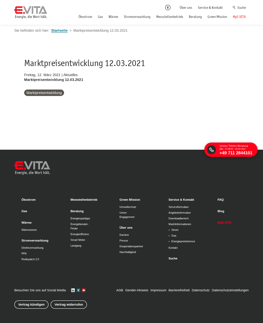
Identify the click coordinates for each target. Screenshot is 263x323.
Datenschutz (201, 290)
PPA (24, 253)
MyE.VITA (239, 17)
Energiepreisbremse (183, 241)
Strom (175, 229)
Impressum (158, 290)
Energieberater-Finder (79, 226)
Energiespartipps (80, 218)
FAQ (221, 199)
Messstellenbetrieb (169, 17)
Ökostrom (85, 17)
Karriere (124, 234)
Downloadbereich (179, 218)
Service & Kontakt (210, 7)
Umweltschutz (128, 207)
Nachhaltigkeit (128, 252)
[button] (73, 290)
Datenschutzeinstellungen (230, 290)
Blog (221, 211)
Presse (124, 240)
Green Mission (217, 17)
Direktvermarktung (32, 247)
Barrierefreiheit (179, 290)
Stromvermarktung (137, 17)
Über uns (186, 7)
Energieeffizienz (79, 234)
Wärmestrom (29, 229)
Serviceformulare (179, 207)
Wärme (113, 17)
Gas (100, 17)
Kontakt (173, 247)
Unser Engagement (127, 214)
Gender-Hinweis (136, 290)
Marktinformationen (180, 224)
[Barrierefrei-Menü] (168, 7)
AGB (119, 290)
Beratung (195, 17)
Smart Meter (77, 239)
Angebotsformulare (180, 212)
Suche (234, 7)
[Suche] (240, 7)
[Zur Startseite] (30, 12)
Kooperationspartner (131, 246)
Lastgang (75, 245)
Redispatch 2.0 (30, 259)
